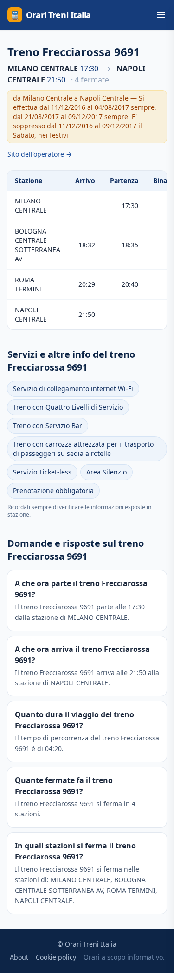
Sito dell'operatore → (39, 154)
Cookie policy (56, 957)
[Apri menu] (161, 15)
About (19, 957)
